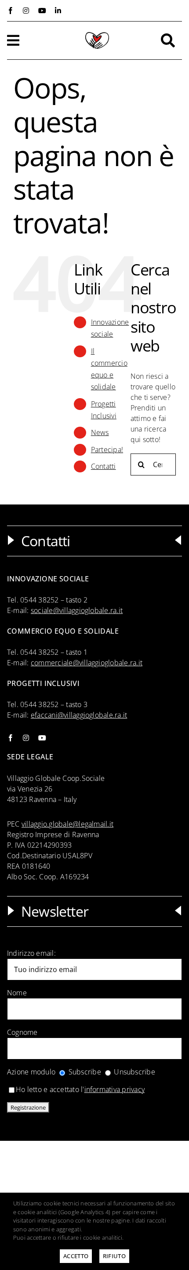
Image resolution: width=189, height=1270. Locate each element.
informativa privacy (114, 1089)
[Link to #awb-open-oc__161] (13, 40)
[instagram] (26, 10)
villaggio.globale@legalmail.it (67, 824)
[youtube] (42, 10)
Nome (17, 993)
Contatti (103, 466)
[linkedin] (58, 10)
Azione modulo (31, 1072)
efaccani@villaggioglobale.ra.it (79, 715)
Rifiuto (114, 1256)
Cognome (22, 1032)
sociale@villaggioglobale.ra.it (77, 610)
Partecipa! (107, 449)
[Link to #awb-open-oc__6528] (168, 40)
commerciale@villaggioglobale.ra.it (86, 663)
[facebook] (10, 10)
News (100, 432)
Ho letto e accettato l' (80, 1089)
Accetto (75, 1256)
